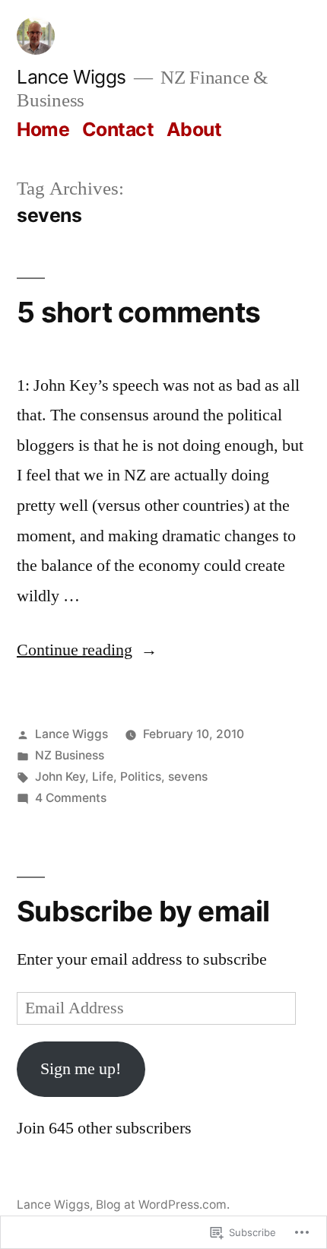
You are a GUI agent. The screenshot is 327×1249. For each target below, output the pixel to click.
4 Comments (70, 798)
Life (102, 776)
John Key (60, 776)
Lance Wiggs (71, 76)
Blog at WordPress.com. (163, 1204)
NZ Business (69, 755)
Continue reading (74, 650)
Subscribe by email (143, 911)
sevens (188, 776)
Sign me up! (80, 1068)
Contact (118, 129)
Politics (140, 776)
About (194, 129)
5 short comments (138, 312)
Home (43, 129)
